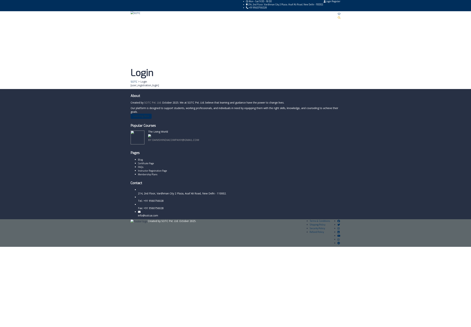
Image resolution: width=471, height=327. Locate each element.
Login (329, 1)
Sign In (29, 321)
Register (336, 1)
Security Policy (317, 228)
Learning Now (141, 116)
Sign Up (21, 321)
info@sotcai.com (148, 215)
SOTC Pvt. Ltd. (153, 102)
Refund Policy (317, 232)
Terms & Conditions (320, 221)
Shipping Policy (317, 224)
